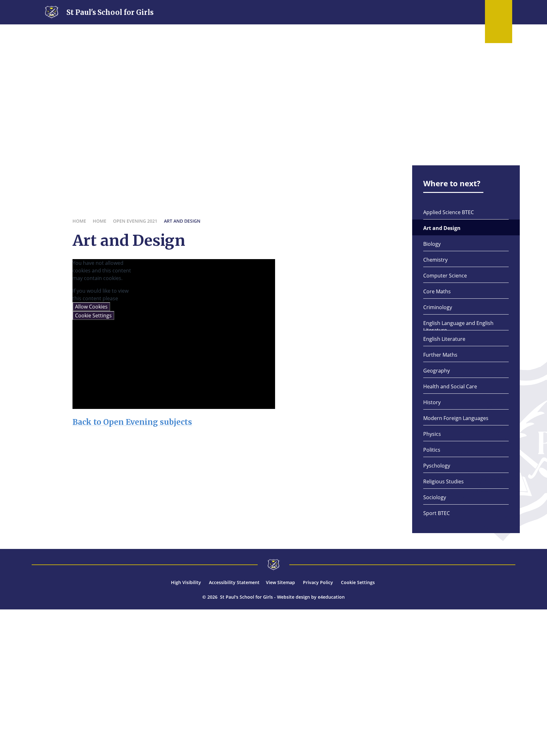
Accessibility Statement (234, 582)
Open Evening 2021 (135, 221)
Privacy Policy (318, 582)
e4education (331, 597)
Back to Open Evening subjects (132, 422)
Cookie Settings (93, 315)
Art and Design (182, 221)
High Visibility (186, 582)
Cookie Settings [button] (358, 582)
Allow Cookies (91, 306)
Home (79, 221)
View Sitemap (280, 582)
